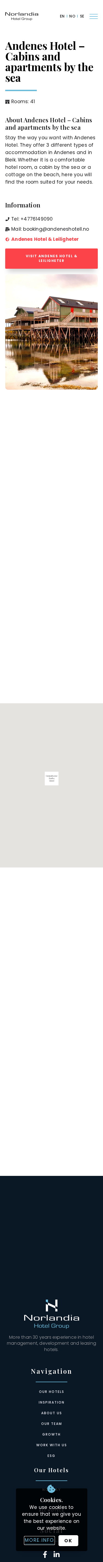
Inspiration (52, 1402)
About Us (51, 1413)
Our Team (51, 1423)
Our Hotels (51, 1391)
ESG (51, 1455)
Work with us (51, 1445)
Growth (51, 1434)
